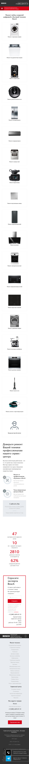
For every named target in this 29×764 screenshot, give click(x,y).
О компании (16, 691)
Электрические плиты (15, 668)
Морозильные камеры (14, 675)
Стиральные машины (15, 647)
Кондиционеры (15, 681)
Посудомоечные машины (15, 645)
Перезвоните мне (15, 722)
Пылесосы (14, 651)
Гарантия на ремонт (16, 695)
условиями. (16, 612)
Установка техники (16, 689)
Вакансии (16, 697)
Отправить (14, 601)
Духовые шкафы (15, 654)
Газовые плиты (15, 679)
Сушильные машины (15, 660)
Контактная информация (16, 693)
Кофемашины (15, 658)
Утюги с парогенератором (15, 683)
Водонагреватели (15, 673)
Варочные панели (15, 662)
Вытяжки (15, 664)
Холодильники (15, 649)
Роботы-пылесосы (14, 670)
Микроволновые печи (15, 666)
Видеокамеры (14, 677)
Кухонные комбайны (15, 656)
